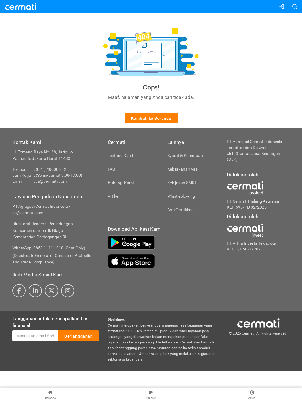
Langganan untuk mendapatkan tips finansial (50, 322)
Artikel (113, 196)
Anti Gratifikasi (180, 209)
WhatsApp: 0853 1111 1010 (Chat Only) (48, 247)
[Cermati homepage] (258, 323)
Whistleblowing (181, 196)
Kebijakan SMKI (181, 182)
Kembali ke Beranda (151, 118)
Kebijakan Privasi (182, 169)
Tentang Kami (120, 155)
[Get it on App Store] (163, 261)
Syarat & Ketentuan (185, 155)
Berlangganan (78, 336)
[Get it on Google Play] (163, 242)
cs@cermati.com (51, 181)
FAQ (111, 169)
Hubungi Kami (121, 182)
